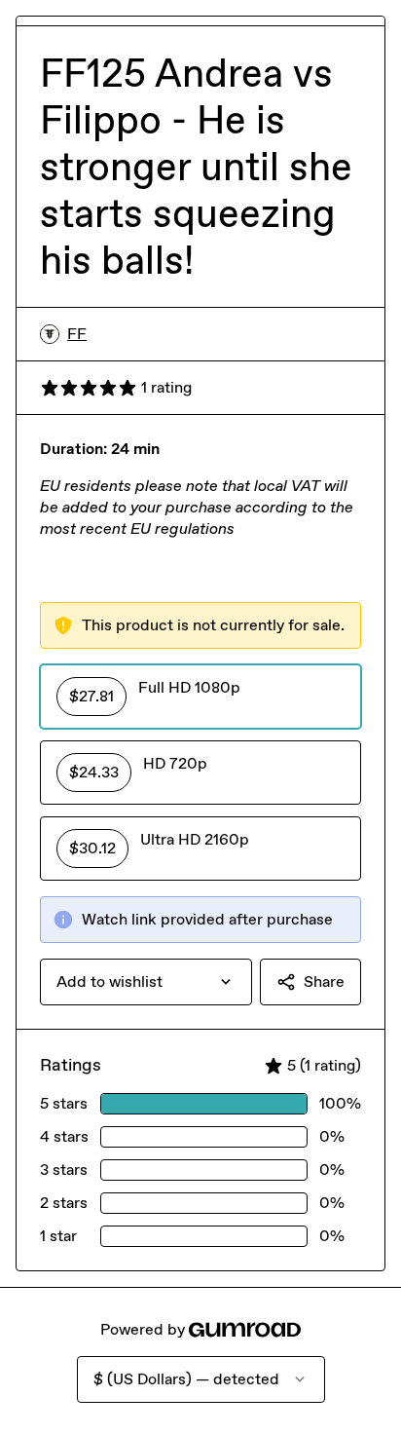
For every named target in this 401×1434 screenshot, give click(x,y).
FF (77, 333)
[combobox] (146, 982)
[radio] (200, 696)
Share (324, 981)
